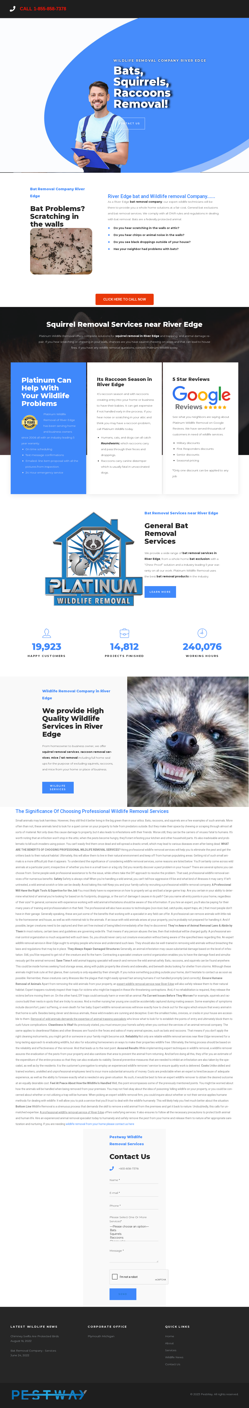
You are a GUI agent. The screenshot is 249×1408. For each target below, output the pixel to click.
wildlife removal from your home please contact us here (100, 1124)
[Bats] (134, 1230)
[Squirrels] (134, 1234)
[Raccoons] (134, 1238)
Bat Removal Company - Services (33, 1350)
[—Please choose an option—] (134, 1226)
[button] (125, 299)
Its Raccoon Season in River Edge (124, 381)
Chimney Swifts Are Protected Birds (35, 1336)
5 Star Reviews (191, 379)
